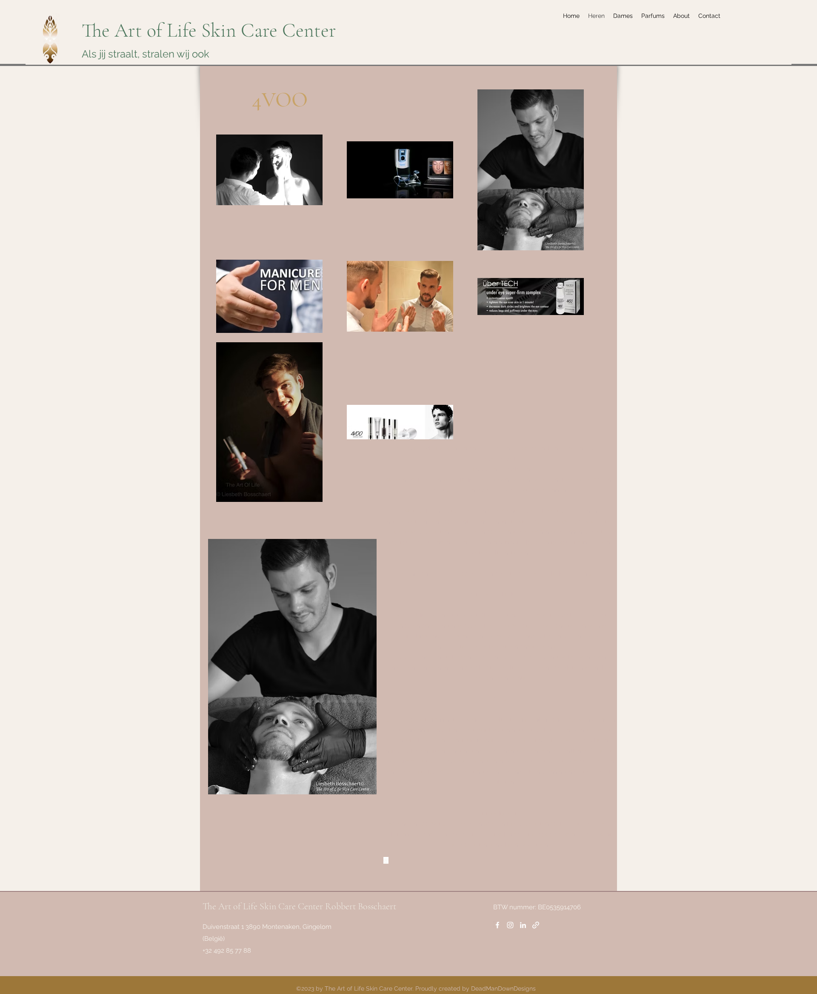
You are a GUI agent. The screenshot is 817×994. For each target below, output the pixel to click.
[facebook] (497, 925)
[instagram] (510, 925)
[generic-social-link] (535, 925)
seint (516, 677)
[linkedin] (523, 925)
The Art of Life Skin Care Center (209, 30)
